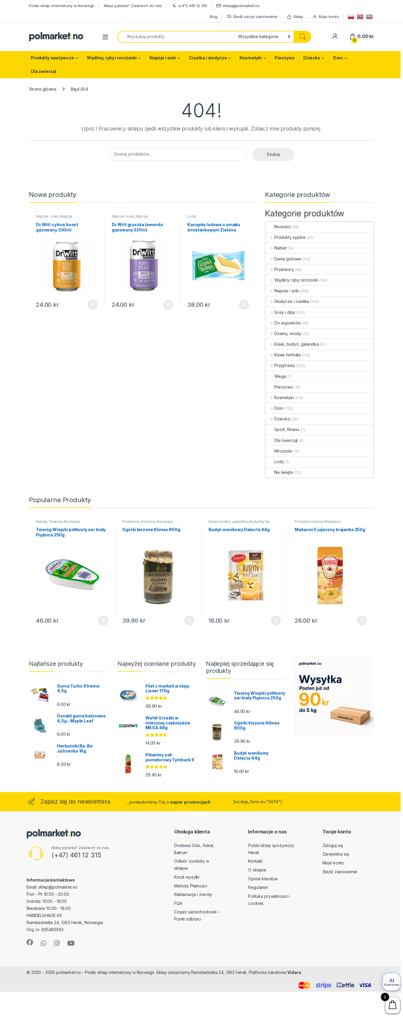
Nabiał (280, 247)
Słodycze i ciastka (291, 301)
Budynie (256, 521)
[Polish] (352, 16)
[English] (370, 16)
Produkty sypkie (290, 237)
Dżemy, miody (287, 333)
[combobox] (176, 37)
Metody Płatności (190, 885)
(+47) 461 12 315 (192, 5)
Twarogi (55, 521)
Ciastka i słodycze (208, 57)
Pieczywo (285, 57)
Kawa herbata (287, 354)
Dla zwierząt (43, 71)
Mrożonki (283, 450)
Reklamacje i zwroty (193, 894)
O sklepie (257, 869)
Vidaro (294, 972)
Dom (338, 57)
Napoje (66, 216)
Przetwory (284, 269)
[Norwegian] (361, 16)
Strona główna (42, 89)
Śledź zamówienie (340, 871)
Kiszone (148, 521)
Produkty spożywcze (52, 57)
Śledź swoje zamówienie (255, 16)
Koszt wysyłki (186, 876)
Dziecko (311, 57)
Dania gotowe (287, 258)
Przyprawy (284, 365)
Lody (191, 216)
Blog (213, 16)
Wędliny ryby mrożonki (296, 280)
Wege (280, 376)
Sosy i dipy (284, 312)
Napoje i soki (163, 57)
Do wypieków (287, 322)
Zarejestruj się (335, 853)
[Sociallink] (30, 942)
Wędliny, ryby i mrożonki (112, 57)
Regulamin (258, 887)
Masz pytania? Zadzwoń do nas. (133, 5)
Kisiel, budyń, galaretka (296, 344)
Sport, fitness (286, 429)
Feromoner (314, 972)
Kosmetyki (251, 57)
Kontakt (255, 861)
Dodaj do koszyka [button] (89, 305)
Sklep (298, 16)
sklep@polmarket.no (241, 5)
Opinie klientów (263, 878)
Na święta (283, 472)
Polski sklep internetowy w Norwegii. (62, 5)
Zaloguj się (332, 845)
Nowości (282, 226)
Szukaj (273, 154)
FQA (178, 903)
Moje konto (329, 16)
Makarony (332, 521)
